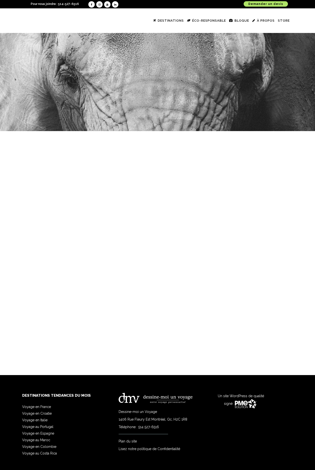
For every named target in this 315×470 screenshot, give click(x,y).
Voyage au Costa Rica (39, 453)
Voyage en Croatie (37, 413)
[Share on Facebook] (66, 356)
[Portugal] (69, 190)
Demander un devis (265, 4)
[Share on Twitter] (70, 356)
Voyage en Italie (34, 420)
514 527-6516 (148, 427)
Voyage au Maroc (36, 440)
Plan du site (128, 441)
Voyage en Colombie (39, 447)
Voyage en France (36, 407)
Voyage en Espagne (38, 433)
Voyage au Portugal (37, 427)
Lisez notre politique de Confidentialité (149, 449)
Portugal (69, 231)
